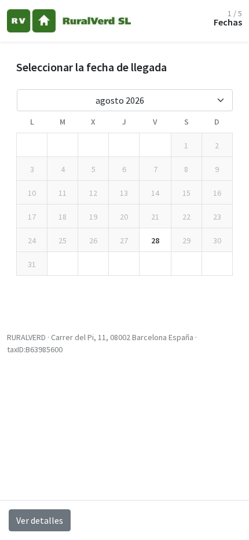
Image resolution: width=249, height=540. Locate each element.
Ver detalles (39, 520)
